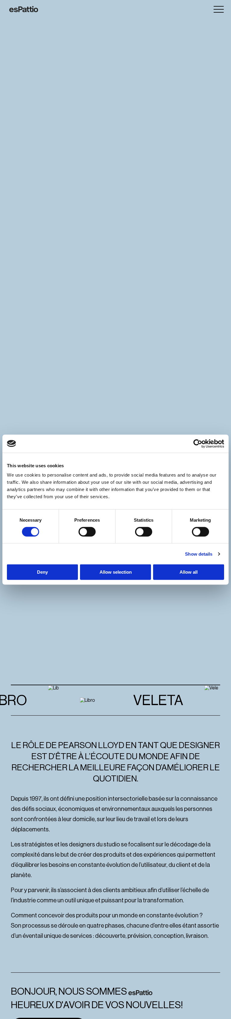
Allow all (189, 572)
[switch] (87, 531)
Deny (42, 572)
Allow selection (116, 572)
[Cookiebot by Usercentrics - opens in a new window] (197, 443)
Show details (198, 553)
